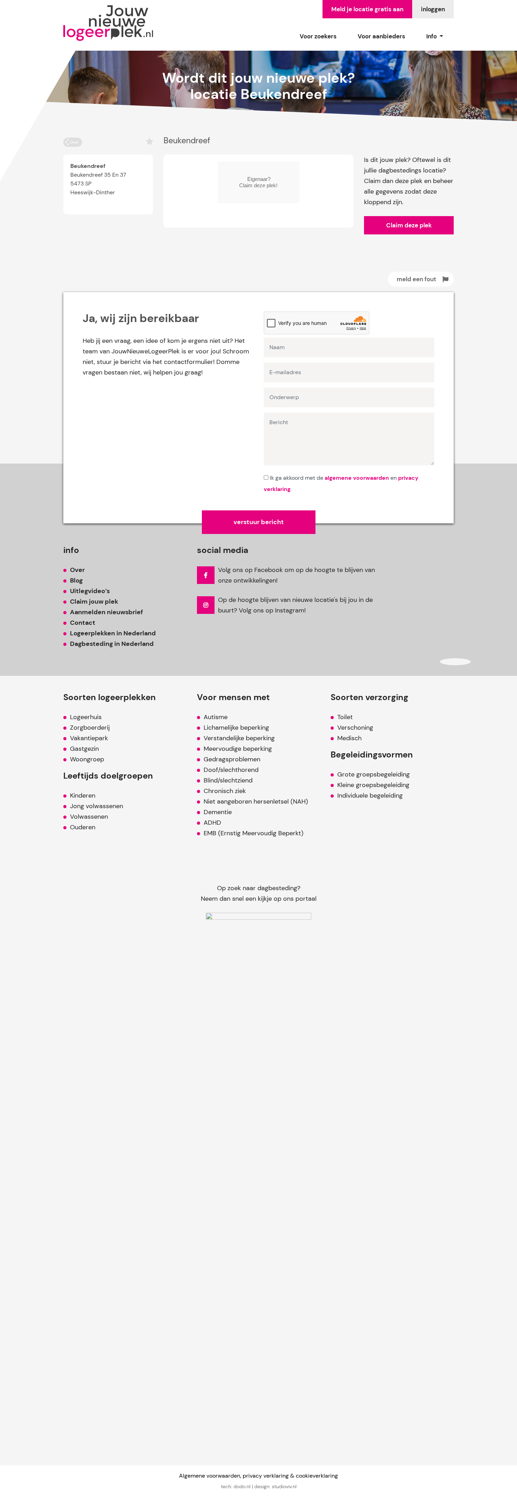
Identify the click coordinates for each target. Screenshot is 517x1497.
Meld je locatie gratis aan (367, 9)
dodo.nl (242, 1486)
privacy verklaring (266, 1475)
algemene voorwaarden (357, 478)
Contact (82, 622)
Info (432, 36)
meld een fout (416, 279)
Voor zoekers (318, 36)
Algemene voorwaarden (209, 1475)
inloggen (433, 9)
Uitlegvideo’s (90, 591)
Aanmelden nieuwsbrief (106, 612)
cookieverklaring (317, 1475)
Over (77, 570)
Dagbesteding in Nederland (112, 644)
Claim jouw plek (94, 601)
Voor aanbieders (381, 36)
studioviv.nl (284, 1486)
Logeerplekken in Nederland (113, 633)
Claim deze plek (409, 225)
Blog (76, 580)
